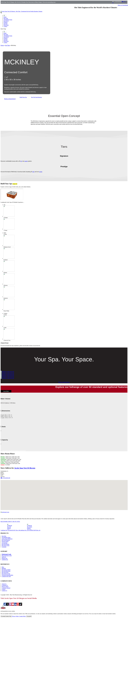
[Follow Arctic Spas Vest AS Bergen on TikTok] (20, 605)
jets (33, 171)
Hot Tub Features (6, 540)
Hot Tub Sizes (5, 572)
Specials (5, 23)
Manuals (4, 568)
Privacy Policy (5, 586)
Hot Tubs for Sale (6, 573)
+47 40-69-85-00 (118, 1)
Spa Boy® (6, 21)
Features (5, 22)
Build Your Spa (23, 97)
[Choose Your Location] (5, 15)
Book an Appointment (10, 99)
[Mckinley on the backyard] (7, 371)
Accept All (29, 616)
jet (21, 161)
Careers (3, 589)
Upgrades (4, 546)
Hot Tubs (6, 18)
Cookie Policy (22, 616)
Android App (5, 559)
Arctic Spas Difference (7, 538)
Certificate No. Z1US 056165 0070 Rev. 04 (30, 530)
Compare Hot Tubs (6, 576)
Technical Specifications (7, 575)
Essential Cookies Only (6, 616)
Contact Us (4, 590)
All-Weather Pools (8, 19)
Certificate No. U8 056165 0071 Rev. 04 (10, 530)
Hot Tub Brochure (6, 571)
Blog (3, 567)
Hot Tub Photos (5, 544)
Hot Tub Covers (5, 545)
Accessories (4, 542)
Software (4, 557)
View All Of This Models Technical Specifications (14, 450)
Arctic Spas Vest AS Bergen (24, 468)
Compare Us (5, 585)
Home (5, 17)
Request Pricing (4, 343)
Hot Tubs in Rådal (6, 569)
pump (26, 161)
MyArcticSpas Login (7, 555)
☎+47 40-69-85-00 (5, 478)
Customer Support (6, 588)
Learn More (6, 391)
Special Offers (5, 541)
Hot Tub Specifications (36, 97)
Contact (5, 26)
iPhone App (4, 558)
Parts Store (6, 25)
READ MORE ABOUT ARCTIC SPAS (10, 521)
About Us (4, 584)
